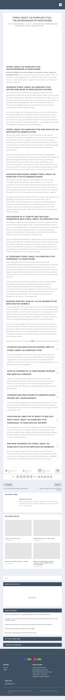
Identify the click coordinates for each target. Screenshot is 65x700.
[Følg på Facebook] (25, 659)
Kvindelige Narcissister (51, 24)
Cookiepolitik (53, 691)
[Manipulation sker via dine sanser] (46, 528)
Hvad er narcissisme (39, 24)
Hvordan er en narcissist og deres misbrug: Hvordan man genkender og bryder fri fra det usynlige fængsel (31, 619)
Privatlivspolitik (45, 691)
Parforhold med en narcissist (23, 26)
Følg (29, 659)
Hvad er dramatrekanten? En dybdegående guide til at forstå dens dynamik (27, 614)
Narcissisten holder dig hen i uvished (16, 561)
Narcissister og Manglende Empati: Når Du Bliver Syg (20, 633)
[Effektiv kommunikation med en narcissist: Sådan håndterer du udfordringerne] (46, 551)
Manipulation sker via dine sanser (44, 538)
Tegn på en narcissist (37, 26)
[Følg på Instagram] (35, 659)
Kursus (5, 667)
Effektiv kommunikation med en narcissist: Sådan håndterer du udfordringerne (43, 563)
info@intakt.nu (10, 684)
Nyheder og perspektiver (41, 676)
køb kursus (32, 597)
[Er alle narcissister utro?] (18, 528)
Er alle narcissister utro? (12, 538)
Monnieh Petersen (19, 24)
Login (5, 670)
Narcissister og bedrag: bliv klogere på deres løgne (20, 628)
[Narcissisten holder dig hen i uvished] (18, 551)
